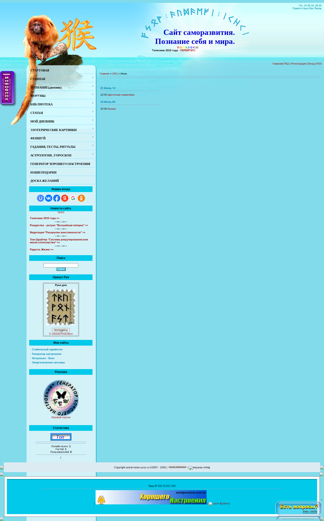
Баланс (111, 108)
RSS (319, 63)
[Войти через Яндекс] (64, 198)
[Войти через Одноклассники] (81, 198)
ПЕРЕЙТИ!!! (187, 50)
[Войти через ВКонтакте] (48, 198)
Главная (277, 63)
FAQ (286, 63)
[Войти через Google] (73, 198)
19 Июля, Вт (108, 101)
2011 (115, 73)
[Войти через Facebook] (56, 198)
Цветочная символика (120, 94)
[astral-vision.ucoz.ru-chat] (298, 509)
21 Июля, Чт (108, 88)
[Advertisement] (162, 507)
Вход (311, 63)
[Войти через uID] (40, 198)
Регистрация (298, 63)
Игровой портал (60, 417)
